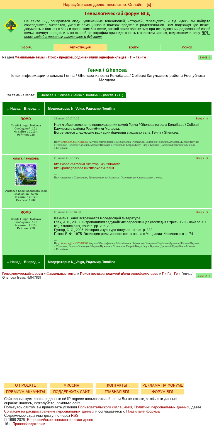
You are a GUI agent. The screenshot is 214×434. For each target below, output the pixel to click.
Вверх (200, 118)
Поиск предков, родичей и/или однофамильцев (87, 57)
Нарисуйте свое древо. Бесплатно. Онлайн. (103, 4)
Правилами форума (143, 411)
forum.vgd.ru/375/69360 (74, 141)
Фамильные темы (30, 57)
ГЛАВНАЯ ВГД (117, 392)
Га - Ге (141, 57)
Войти (133, 47)
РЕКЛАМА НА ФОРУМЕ (162, 385)
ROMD (26, 119)
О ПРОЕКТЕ (25, 385)
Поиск (187, 47)
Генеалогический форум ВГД (117, 13)
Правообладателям (29, 424)
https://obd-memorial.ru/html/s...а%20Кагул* (87, 164)
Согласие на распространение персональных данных (49, 411)
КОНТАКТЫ (117, 385)
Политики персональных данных (161, 407)
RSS (75, 415)
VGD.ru (26, 47)
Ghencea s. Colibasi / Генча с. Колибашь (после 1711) (81, 95)
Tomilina (108, 109)
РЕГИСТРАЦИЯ (80, 47)
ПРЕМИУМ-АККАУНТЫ (25, 392)
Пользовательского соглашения (105, 407)
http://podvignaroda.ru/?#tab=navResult (84, 168)
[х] (149, 4)
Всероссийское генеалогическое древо (60, 420)
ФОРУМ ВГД (162, 392)
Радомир (93, 109)
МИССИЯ (71, 385)
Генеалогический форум (22, 274)
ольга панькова (26, 158)
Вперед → (32, 109)
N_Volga (77, 109)
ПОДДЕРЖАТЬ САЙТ (71, 392)
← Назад (13, 109)
